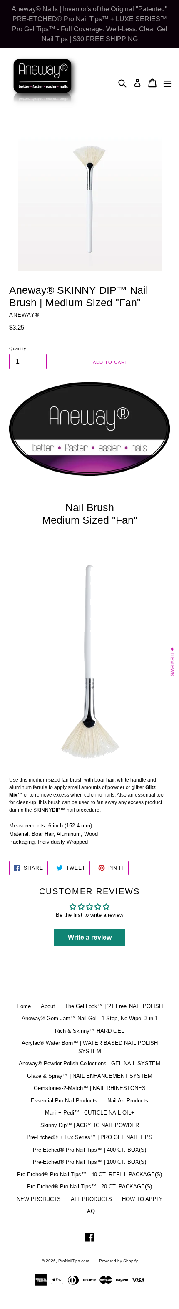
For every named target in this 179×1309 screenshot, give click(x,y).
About (48, 1006)
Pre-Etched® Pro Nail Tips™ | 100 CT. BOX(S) (89, 1162)
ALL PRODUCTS (91, 1199)
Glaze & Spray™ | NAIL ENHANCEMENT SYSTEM (89, 1076)
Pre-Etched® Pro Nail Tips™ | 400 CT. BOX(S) (89, 1150)
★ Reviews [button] (172, 661)
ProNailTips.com (73, 1261)
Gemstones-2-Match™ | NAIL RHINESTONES (90, 1088)
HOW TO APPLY (142, 1199)
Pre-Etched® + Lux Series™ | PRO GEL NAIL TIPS (89, 1137)
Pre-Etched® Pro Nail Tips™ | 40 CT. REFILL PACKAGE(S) (89, 1174)
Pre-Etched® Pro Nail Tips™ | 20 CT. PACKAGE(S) (89, 1186)
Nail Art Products (127, 1100)
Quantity (17, 348)
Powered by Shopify (118, 1261)
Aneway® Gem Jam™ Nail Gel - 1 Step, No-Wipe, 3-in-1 (90, 1018)
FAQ (89, 1211)
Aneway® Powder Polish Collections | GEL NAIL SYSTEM (89, 1063)
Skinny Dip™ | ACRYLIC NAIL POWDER (89, 1125)
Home (24, 1006)
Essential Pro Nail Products (64, 1100)
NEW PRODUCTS (39, 1199)
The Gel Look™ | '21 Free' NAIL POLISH (114, 1006)
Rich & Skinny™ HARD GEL (89, 1031)
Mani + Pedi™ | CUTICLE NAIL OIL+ (89, 1113)
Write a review (90, 937)
